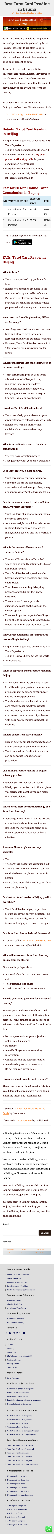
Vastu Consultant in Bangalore (19, 1416)
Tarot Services (24, 1120)
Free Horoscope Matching (17, 1286)
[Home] (13, 13)
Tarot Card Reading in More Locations (22, 1464)
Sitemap (10, 1348)
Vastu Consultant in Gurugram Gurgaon (23, 1431)
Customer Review (14, 1360)
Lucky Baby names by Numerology (21, 1290)
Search (45, 1233)
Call (8, 114)
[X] (6, 1332)
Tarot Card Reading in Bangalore (20, 1445)
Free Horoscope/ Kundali (17, 1282)
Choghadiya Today (14, 1304)
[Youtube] (24, 1332)
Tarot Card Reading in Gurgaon (19, 1460)
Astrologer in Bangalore (16, 1505)
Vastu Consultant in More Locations (21, 1435)
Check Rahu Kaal (14, 1278)
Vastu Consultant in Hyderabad (20, 1419)
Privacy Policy (13, 1363)
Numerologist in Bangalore (18, 1476)
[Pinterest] (20, 1332)
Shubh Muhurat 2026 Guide (18, 1274)
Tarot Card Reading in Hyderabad (20, 1449)
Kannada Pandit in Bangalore (19, 1404)
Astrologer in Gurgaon (16, 1521)
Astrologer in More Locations (18, 1524)
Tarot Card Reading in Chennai (19, 1456)
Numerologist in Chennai (17, 1487)
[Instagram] (14, 1332)
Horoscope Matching (15, 1322)
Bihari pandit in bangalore (17, 1396)
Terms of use (12, 1367)
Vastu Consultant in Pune (17, 1423)
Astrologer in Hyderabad (17, 1509)
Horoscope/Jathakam (15, 1319)
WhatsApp (18, 114)
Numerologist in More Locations (20, 1495)
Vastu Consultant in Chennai (19, 1427)
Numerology (40, 1250)
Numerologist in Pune (16, 1483)
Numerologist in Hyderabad (18, 1480)
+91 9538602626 (34, 114)
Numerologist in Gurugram (18, 1491)
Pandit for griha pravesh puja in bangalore (24, 1400)
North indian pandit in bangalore (20, 1389)
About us (10, 1345)
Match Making (40, 1253)
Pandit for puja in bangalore (18, 1392)
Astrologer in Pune (14, 1513)
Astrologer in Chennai (16, 1517)
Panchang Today (14, 1300)
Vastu (24, 1250)
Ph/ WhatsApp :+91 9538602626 (19, 1356)
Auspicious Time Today (16, 1308)
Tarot (10, 1253)
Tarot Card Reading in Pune (18, 1453)
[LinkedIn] (17, 1332)
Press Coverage (13, 1378)
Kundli (23, 1253)
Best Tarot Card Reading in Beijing (29, 13)
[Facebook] (10, 1332)
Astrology (10, 1250)
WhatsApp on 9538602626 (36, 940)
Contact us (11, 1352)
